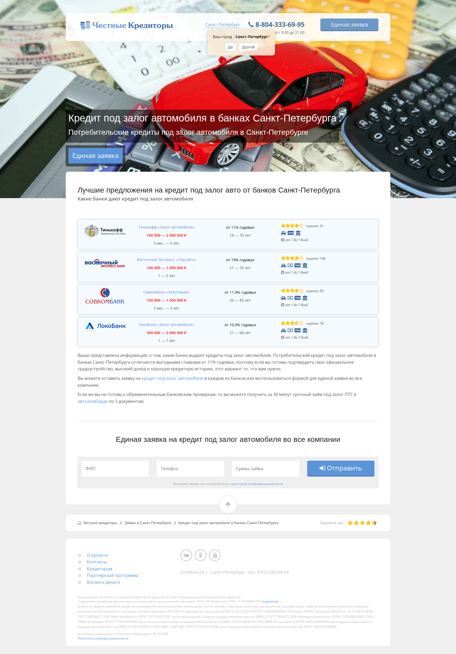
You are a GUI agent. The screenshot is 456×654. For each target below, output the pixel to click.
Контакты (97, 562)
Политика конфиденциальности (103, 638)
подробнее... (271, 601)
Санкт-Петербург (222, 24)
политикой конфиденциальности (257, 484)
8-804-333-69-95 (280, 24)
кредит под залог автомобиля (172, 378)
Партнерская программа (112, 575)
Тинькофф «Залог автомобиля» (167, 227)
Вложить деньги (103, 582)
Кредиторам (99, 569)
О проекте (97, 555)
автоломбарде (93, 401)
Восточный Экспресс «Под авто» (166, 259)
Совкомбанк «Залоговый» (166, 292)
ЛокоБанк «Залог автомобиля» (166, 324)
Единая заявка (349, 24)
